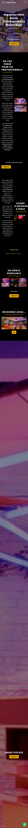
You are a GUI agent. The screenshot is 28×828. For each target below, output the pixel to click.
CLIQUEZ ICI (6, 167)
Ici (14, 332)
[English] (2, 826)
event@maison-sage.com (16, 253)
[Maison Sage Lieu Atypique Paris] (8, 3)
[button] (25, 824)
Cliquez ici (14, 43)
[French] (3, 826)
